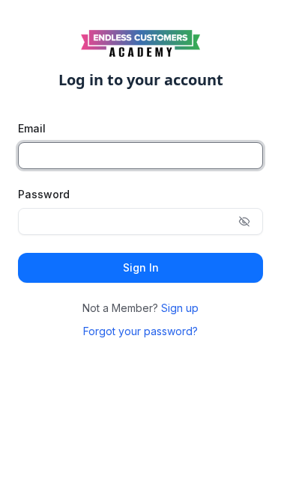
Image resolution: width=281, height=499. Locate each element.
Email (32, 128)
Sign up (180, 307)
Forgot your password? (140, 331)
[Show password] (244, 221)
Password (44, 194)
